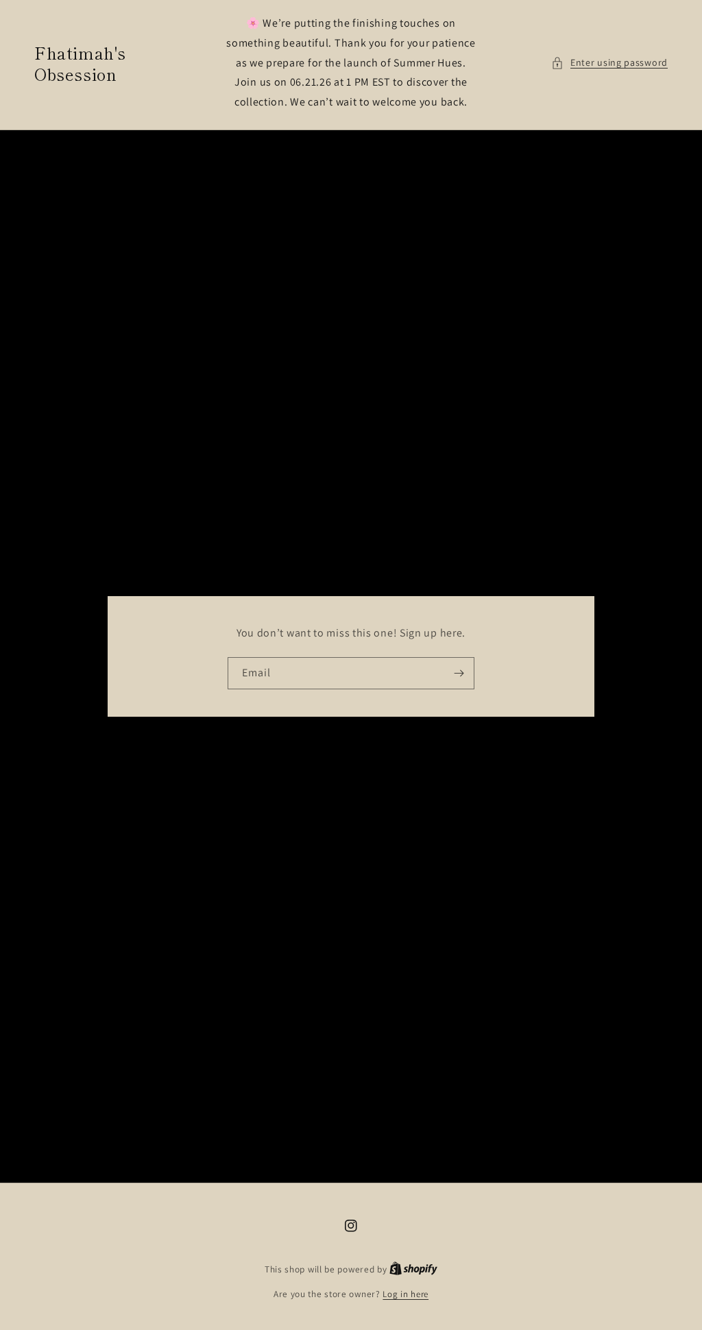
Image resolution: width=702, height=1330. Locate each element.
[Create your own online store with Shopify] (413, 1269)
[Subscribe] (459, 673)
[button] (609, 62)
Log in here (405, 1294)
